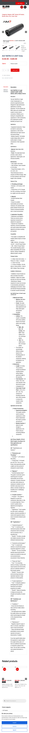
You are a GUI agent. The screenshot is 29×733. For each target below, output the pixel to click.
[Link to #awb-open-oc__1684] (25, 7)
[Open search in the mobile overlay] (14, 700)
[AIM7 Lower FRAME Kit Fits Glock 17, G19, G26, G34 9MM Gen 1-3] (21, 672)
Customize (14, 726)
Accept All (14, 722)
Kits (10, 16)
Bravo (7, 16)
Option (4, 63)
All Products (21, 14)
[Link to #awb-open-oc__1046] (21, 7)
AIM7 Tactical (15, 14)
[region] (14, 722)
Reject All (14, 730)
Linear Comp (14, 16)
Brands (3, 16)
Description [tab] (5, 87)
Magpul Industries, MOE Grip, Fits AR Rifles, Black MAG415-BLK (7, 686)
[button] (6, 75)
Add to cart (15, 70)
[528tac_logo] (6, 6)
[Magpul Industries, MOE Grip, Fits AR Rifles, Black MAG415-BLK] (8, 672)
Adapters (9, 14)
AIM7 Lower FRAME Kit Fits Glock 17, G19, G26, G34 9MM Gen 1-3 (21, 686)
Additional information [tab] (5, 90)
